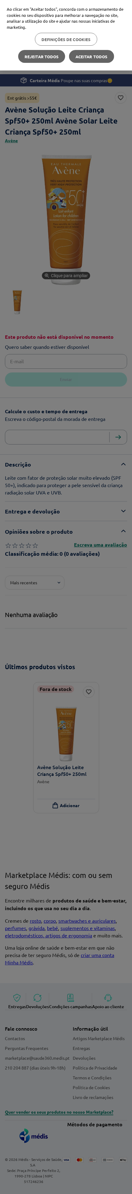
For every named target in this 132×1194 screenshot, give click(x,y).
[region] (66, 35)
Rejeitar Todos (42, 56)
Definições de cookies (66, 39)
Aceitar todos (92, 56)
